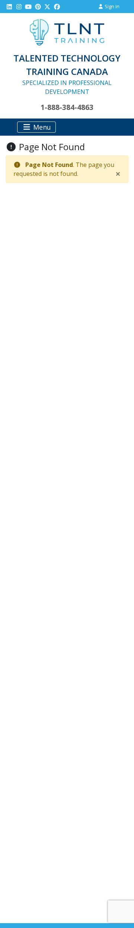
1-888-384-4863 (67, 107)
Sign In (111, 6)
